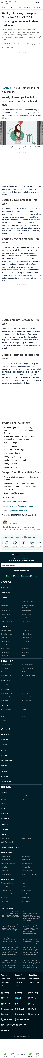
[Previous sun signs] (3, 543)
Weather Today (20, 989)
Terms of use (33, 985)
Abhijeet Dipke (5, 866)
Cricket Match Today (28, 611)
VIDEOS (3, 760)
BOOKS (3, 818)
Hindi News (25, 908)
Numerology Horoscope (29, 884)
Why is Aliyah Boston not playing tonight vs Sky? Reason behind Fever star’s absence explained (10, 950)
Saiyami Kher (26, 870)
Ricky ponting (26, 877)
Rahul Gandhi (5, 870)
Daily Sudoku (5, 848)
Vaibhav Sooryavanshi (8, 873)
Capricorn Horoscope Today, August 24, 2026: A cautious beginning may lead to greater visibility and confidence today (10, 974)
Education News (27, 710)
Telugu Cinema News (7, 682)
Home (4, 7)
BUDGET (4, 765)
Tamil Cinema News (28, 678)
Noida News (25, 658)
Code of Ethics (34, 992)
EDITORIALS (5, 786)
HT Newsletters (34, 989)
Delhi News (4, 648)
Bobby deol (4, 881)
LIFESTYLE (4, 716)
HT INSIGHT (5, 824)
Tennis (23, 809)
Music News (5, 678)
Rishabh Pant (5, 628)
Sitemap (3, 996)
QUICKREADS (5, 834)
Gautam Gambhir (27, 873)
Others (3, 813)
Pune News (25, 662)
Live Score (4, 615)
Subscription (5, 992)
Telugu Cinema (26, 900)
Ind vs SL (4, 877)
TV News (24, 682)
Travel (23, 730)
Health (3, 727)
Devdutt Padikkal (27, 621)
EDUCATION (5, 700)
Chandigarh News (6, 644)
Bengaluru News (6, 640)
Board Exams (26, 703)
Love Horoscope (6, 884)
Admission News (6, 703)
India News (26, 7)
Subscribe (37, 2)
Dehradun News (27, 644)
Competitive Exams (7, 707)
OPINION (4, 781)
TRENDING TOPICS (7, 889)
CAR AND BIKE (6, 792)
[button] (2, 2)
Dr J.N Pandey (8, 47)
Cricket (18, 7)
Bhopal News (26, 640)
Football (24, 806)
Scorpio (6, 88)
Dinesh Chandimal (7, 632)
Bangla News (26, 904)
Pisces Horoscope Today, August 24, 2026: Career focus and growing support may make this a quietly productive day (10, 961)
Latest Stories (7, 918)
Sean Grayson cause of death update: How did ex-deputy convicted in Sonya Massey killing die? (10, 937)
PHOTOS (4, 755)
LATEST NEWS (6, 592)
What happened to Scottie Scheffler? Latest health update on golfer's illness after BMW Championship (10, 924)
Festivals (24, 723)
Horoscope (4, 694)
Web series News (6, 685)
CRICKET (4, 608)
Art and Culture (6, 719)
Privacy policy (5, 989)
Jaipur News (25, 651)
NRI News (4, 911)
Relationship (5, 730)
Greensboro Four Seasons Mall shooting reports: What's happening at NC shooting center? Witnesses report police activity (31, 926)
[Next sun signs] (40, 543)
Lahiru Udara (26, 632)
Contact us (18, 985)
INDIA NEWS (5, 603)
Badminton (4, 806)
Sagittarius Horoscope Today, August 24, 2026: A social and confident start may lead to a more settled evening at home (31, 974)
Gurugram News (27, 648)
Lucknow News (26, 655)
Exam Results (5, 710)
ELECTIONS (5, 829)
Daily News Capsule (8, 573)
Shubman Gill (5, 621)
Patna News (5, 662)
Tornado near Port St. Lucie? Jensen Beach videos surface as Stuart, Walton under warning (31, 950)
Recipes (24, 727)
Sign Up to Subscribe (21, 579)
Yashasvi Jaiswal (27, 624)
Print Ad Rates (19, 992)
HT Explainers (26, 911)
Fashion (3, 723)
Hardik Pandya (5, 624)
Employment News (28, 707)
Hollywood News (27, 675)
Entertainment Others (28, 685)
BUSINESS (4, 750)
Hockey (3, 809)
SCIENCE (4, 776)
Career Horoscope (27, 881)
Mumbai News (5, 658)
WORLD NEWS (6, 597)
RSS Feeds (18, 996)
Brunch (24, 719)
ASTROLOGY (5, 691)
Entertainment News (7, 904)
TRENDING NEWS (7, 862)
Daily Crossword (27, 848)
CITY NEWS (5, 637)
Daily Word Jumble (7, 852)
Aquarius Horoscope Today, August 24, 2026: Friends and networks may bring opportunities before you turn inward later (30, 962)
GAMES (3, 845)
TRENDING (5, 744)
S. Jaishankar (26, 866)
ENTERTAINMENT (7, 671)
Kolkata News (5, 655)
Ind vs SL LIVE (26, 628)
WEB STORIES (6, 739)
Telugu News (5, 908)
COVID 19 (4, 839)
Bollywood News (6, 675)
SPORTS (4, 802)
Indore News (5, 651)
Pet (2, 734)
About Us (4, 985)
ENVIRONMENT (6, 771)
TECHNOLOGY (6, 797)
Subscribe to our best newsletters (21, 568)
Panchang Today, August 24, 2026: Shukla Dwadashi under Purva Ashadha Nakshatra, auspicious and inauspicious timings (31, 939)
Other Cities (25, 666)
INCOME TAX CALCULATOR (10, 857)
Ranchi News (5, 666)
